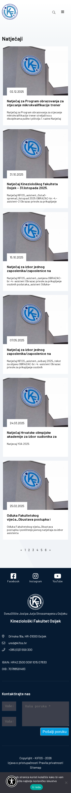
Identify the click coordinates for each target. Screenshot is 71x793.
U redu (36, 787)
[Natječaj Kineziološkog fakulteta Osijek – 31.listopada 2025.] (35, 153)
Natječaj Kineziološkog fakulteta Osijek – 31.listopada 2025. (32, 186)
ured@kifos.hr (17, 643)
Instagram (35, 581)
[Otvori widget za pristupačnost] (11, 781)
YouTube (58, 581)
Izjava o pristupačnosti (23, 763)
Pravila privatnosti (51, 763)
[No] (66, 783)
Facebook (13, 581)
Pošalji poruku (55, 732)
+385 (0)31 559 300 (20, 649)
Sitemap (35, 767)
